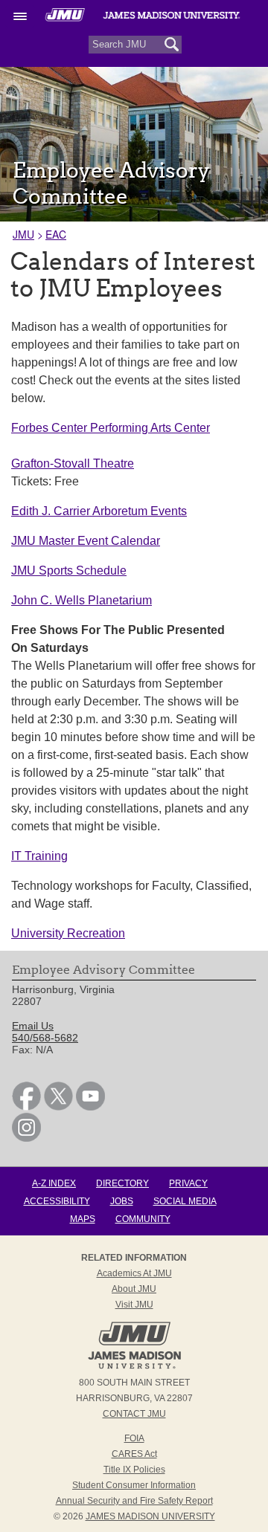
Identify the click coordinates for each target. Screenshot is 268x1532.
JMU (23, 234)
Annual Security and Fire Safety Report (134, 1501)
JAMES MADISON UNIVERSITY (150, 1516)
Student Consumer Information (134, 1485)
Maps (82, 1219)
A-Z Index (54, 1183)
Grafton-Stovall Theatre (72, 463)
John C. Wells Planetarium (81, 600)
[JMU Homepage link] (134, 1367)
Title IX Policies (134, 1469)
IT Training (39, 856)
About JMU (134, 1289)
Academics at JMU (134, 1273)
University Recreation (68, 933)
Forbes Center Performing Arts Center (110, 427)
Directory (122, 1183)
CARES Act (134, 1454)
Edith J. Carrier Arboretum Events (99, 511)
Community (142, 1219)
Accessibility (57, 1201)
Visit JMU (134, 1304)
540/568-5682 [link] (45, 1038)
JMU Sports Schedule (69, 570)
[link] (26, 1107)
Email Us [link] (33, 1026)
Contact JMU (134, 1414)
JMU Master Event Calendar (85, 540)
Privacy (188, 1183)
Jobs (121, 1201)
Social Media (185, 1201)
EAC (55, 234)
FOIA (134, 1438)
